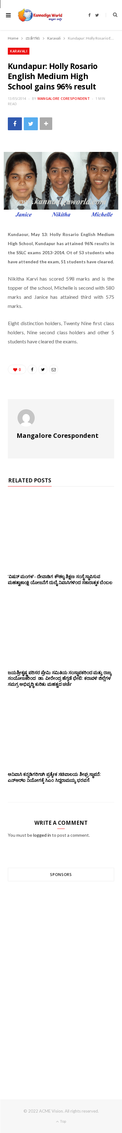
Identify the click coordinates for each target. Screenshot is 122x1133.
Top (62, 1121)
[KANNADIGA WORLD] (39, 15)
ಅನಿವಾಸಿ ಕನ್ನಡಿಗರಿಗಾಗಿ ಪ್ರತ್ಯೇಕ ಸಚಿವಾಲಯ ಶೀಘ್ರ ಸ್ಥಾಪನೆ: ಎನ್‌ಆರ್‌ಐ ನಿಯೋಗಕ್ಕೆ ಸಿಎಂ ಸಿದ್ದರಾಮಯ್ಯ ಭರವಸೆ (54, 777)
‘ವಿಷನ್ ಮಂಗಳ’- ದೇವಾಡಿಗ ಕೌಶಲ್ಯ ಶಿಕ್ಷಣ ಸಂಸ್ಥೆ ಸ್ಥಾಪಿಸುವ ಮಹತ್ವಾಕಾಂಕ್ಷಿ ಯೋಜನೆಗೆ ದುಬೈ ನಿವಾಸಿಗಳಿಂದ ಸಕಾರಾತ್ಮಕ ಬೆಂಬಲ (60, 579)
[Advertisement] (61, 979)
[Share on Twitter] (31, 123)
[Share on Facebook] (15, 123)
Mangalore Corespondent (64, 98)
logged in (42, 835)
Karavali (18, 51)
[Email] (53, 369)
